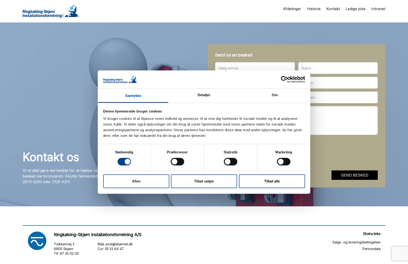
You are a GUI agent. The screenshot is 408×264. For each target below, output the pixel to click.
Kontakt (333, 8)
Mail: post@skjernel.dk (115, 244)
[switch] (177, 161)
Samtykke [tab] (133, 96)
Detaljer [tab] (204, 95)
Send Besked (354, 175)
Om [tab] (275, 95)
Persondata (372, 249)
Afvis (136, 181)
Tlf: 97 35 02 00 (66, 253)
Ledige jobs (356, 8)
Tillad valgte (204, 181)
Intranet (378, 8)
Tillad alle (272, 181)
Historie (314, 8)
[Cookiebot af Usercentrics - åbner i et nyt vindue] (284, 79)
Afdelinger (292, 8)
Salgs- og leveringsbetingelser (356, 242)
